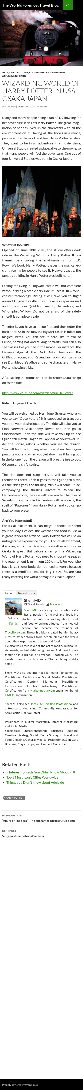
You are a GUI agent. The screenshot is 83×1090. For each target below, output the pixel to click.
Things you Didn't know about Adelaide (35, 782)
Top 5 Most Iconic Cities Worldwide (32, 777)
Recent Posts (26, 593)
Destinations (18, 72)
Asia (5, 72)
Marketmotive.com (42, 690)
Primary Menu (78, 5)
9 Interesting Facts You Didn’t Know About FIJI (40, 772)
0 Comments (39, 106)
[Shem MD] (13, 606)
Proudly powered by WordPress (20, 1084)
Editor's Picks (39, 72)
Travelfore (56, 604)
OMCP (9, 695)
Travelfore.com (15, 632)
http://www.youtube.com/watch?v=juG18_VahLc (37, 393)
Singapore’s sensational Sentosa (23, 833)
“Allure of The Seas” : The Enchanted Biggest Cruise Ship (39, 818)
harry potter (14, 797)
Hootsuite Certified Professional (51, 704)
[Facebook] (10, 623)
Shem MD (23, 106)
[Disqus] (41, 905)
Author (8, 593)
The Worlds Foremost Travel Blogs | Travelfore (32, 5)
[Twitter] (16, 623)
